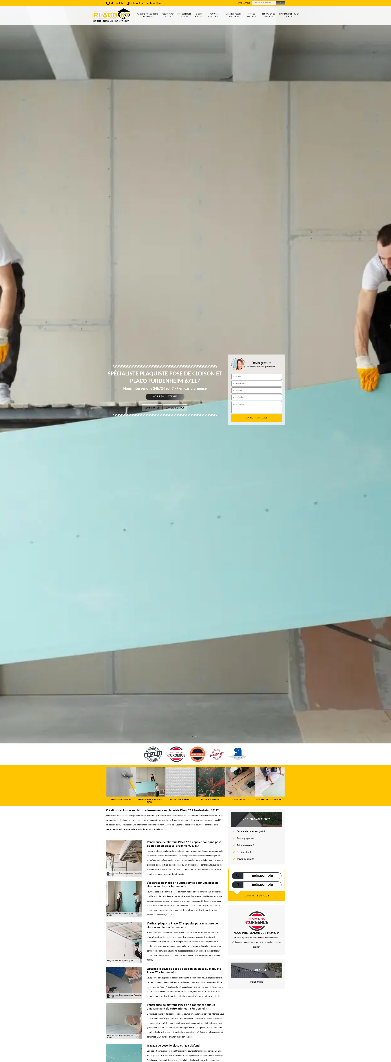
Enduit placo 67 (198, 15)
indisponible (116, 3)
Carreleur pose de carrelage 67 (233, 15)
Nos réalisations (165, 396)
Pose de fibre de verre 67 (184, 15)
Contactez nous (175, 408)
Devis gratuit (152, 408)
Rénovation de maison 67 (268, 15)
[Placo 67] (111, 15)
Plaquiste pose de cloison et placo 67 (148, 15)
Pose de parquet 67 (251, 15)
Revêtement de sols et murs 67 (289, 15)
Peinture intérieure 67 (213, 15)
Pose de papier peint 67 (168, 15)
